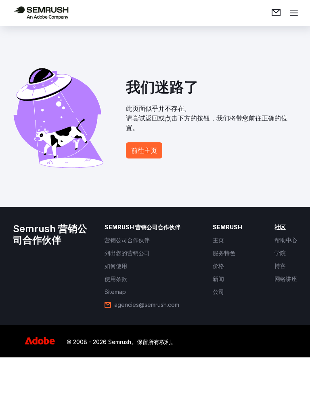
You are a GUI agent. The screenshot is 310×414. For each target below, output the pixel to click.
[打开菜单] (294, 13)
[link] (276, 13)
